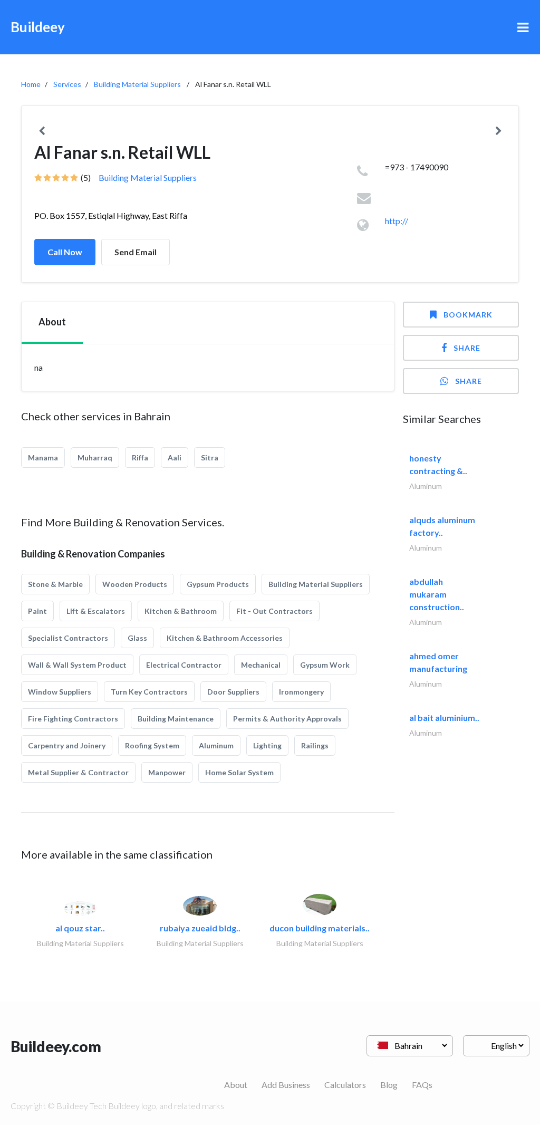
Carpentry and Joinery (66, 745)
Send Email (135, 252)
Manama (43, 457)
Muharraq (95, 457)
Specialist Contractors (68, 637)
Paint (37, 610)
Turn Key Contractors (149, 691)
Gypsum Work (325, 664)
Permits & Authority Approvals (287, 718)
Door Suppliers (233, 691)
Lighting (267, 745)
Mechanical (261, 664)
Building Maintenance (176, 718)
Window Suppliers (59, 691)
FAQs (422, 1085)
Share (467, 347)
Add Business (286, 1085)
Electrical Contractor (183, 664)
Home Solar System (239, 772)
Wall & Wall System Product (77, 664)
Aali (174, 457)
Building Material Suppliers (137, 84)
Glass (137, 637)
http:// (396, 221)
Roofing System (152, 745)
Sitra (209, 457)
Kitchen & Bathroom (180, 610)
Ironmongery (301, 691)
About (235, 1085)
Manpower (167, 772)
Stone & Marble (55, 584)
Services (67, 84)
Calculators (345, 1085)
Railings (315, 745)
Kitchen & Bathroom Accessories (225, 637)
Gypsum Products (218, 584)
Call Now (64, 252)
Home (31, 84)
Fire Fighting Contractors (73, 718)
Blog (389, 1085)
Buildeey (38, 26)
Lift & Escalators (95, 610)
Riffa (140, 457)
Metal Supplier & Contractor (78, 772)
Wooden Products (134, 584)
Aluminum (216, 745)
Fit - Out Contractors (274, 610)
